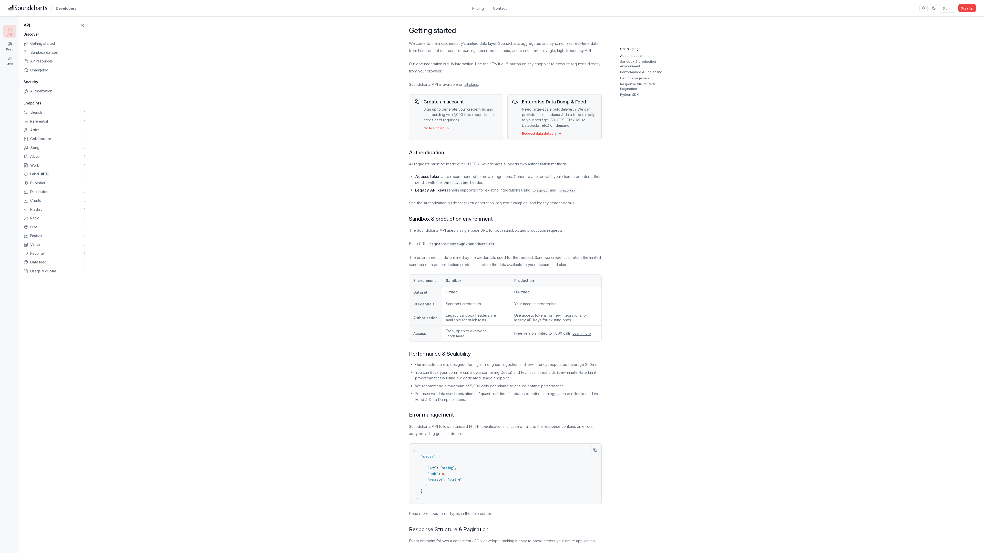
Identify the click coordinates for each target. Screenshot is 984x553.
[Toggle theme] (934, 8)
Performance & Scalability (641, 72)
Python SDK (629, 94)
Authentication (631, 56)
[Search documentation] (923, 8)
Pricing (478, 8)
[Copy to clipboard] (595, 450)
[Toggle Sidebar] (82, 25)
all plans (471, 84)
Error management (635, 78)
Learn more (455, 336)
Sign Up (967, 8)
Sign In (948, 8)
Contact (500, 8)
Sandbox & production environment (638, 63)
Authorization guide (440, 202)
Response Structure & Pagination (637, 86)
